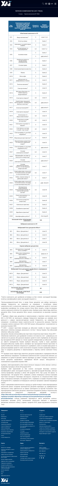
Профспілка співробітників (7, 431)
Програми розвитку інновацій (26, 460)
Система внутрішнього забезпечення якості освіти (9, 457)
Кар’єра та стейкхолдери (44, 422)
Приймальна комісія (24, 432)
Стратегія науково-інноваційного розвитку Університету (27, 448)
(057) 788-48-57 (42, 451)
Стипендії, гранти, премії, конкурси (27, 458)
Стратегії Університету (6, 426)
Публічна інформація (5, 427)
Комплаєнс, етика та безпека (7, 429)
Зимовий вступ (23, 418)
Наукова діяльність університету (27, 450)
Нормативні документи (6, 424)
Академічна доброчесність (7, 465)
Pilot (2, 473)
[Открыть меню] (55, 3)
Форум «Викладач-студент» (45, 433)
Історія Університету (5, 437)
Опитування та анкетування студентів (47, 431)
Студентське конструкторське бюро (47, 429)
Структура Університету (6, 420)
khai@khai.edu (42, 455)
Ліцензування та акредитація (7, 452)
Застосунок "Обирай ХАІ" (25, 440)
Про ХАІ (2, 414)
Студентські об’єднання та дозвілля (47, 427)
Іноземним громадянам (25, 429)
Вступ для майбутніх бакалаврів (27, 422)
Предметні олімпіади (24, 420)
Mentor (2, 471)
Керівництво (4, 416)
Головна (21, 14)
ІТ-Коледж (22, 431)
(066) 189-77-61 (42, 453)
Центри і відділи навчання (6, 459)
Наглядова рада (4, 422)
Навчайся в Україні (24, 416)
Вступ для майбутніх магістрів (26, 424)
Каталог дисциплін (5, 470)
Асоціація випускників (6, 433)
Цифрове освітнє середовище (7, 461)
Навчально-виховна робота (45, 426)
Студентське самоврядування (45, 418)
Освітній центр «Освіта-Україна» (27, 438)
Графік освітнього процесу (7, 454)
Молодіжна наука (24, 456)
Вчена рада (3, 418)
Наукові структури (24, 452)
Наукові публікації (24, 454)
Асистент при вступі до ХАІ (26, 414)
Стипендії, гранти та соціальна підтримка (48, 420)
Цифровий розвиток (5, 475)
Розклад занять (42, 424)
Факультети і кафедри (6, 447)
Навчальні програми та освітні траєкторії (7, 450)
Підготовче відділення (25, 436)
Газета (2, 435)
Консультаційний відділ (25, 434)
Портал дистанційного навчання (46, 416)
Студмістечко (42, 414)
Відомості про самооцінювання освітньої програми (8, 467)
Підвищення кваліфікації (6, 463)
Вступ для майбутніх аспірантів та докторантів (27, 427)
